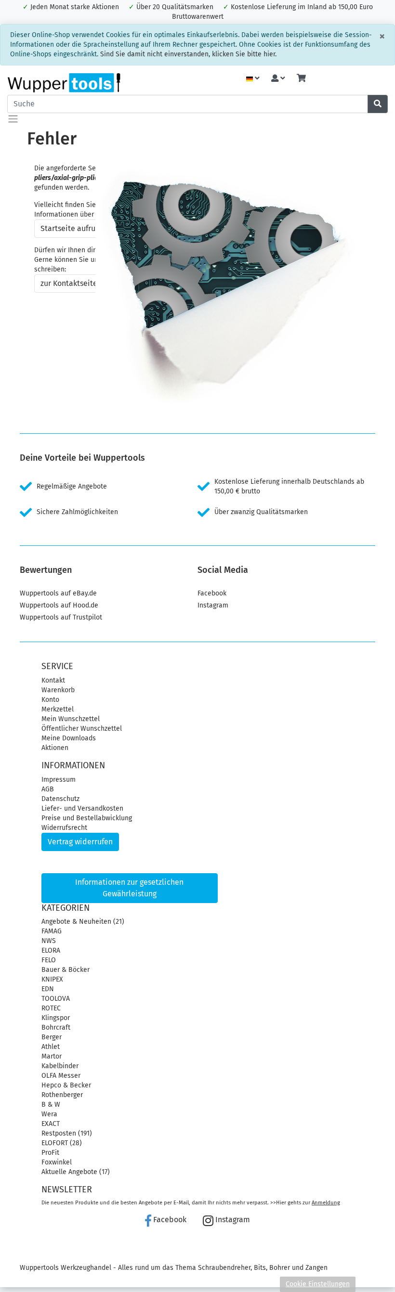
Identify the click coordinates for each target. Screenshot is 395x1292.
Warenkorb (58, 690)
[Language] (252, 78)
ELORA (50, 950)
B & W (50, 1104)
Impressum (58, 779)
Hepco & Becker (66, 1085)
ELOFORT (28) (61, 1143)
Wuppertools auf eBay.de (58, 593)
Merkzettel (57, 709)
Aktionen (54, 748)
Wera (49, 1114)
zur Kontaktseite (68, 283)
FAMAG (51, 931)
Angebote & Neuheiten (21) (82, 921)
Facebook (212, 593)
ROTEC (51, 1008)
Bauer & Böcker (65, 970)
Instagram (213, 605)
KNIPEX (52, 979)
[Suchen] (378, 104)
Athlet (50, 1047)
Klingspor (55, 1018)
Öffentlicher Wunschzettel (81, 728)
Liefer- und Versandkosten (82, 808)
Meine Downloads (68, 738)
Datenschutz (60, 799)
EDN (47, 989)
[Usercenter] (278, 78)
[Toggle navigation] (13, 119)
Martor (51, 1056)
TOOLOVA (55, 999)
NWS (48, 941)
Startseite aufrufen (73, 228)
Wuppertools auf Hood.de (59, 605)
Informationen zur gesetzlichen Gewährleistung (129, 888)
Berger (51, 1037)
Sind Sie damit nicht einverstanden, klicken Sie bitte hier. (188, 54)
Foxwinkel (56, 1162)
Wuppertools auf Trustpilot (61, 617)
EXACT (50, 1124)
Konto (50, 700)
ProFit (50, 1153)
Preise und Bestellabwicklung (86, 818)
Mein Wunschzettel (70, 719)
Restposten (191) (66, 1133)
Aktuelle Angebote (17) (75, 1172)
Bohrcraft (55, 1027)
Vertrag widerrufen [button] (80, 841)
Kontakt (53, 680)
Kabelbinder (60, 1066)
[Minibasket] (301, 78)
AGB (47, 789)
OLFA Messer (60, 1076)
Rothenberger (62, 1095)
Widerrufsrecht (64, 828)
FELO (48, 960)
